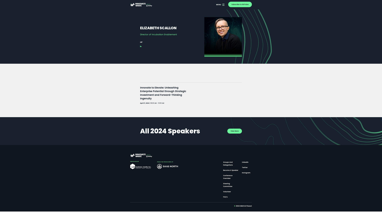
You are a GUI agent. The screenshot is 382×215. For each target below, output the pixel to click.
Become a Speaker (230, 170)
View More (235, 131)
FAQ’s (225, 197)
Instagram (246, 173)
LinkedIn (245, 162)
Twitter (245, 167)
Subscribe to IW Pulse (240, 4)
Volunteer (227, 192)
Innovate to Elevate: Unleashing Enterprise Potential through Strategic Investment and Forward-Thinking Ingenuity (163, 93)
